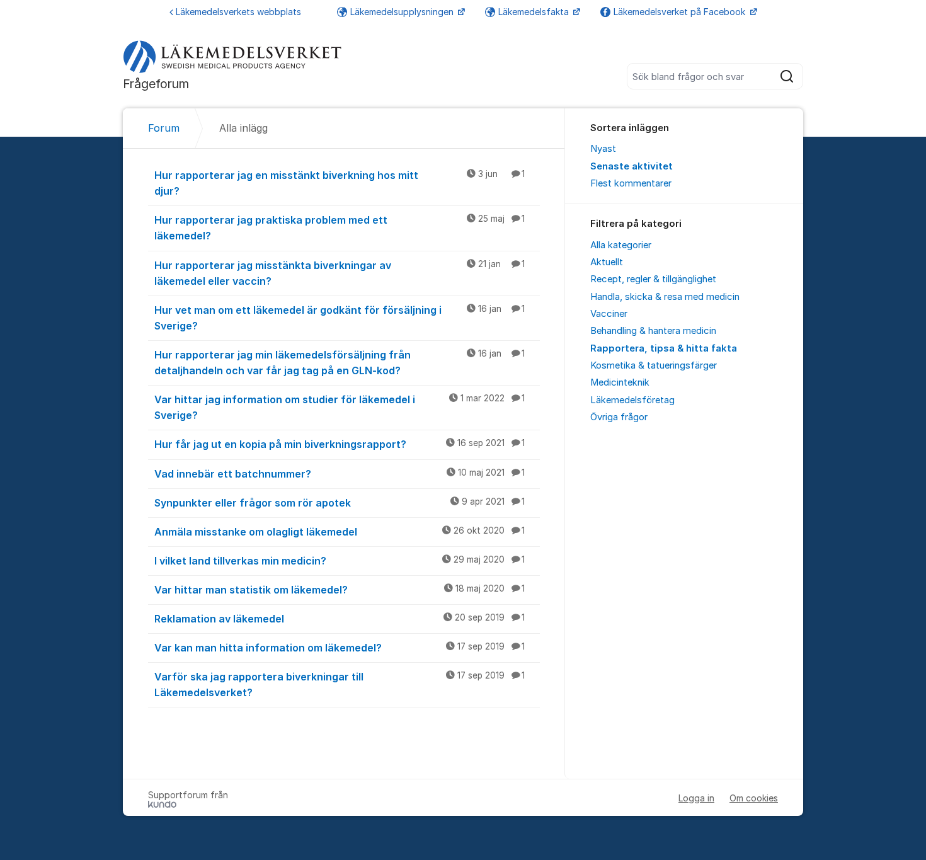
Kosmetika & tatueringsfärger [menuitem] (653, 365)
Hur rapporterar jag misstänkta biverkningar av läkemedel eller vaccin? (339, 273)
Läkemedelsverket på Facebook (681, 11)
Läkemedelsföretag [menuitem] (632, 400)
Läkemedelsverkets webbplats (238, 11)
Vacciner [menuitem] (608, 313)
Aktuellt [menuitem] (606, 262)
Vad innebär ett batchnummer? (339, 473)
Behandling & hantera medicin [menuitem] (653, 330)
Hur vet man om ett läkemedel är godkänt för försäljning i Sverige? (339, 318)
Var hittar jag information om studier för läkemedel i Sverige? (339, 407)
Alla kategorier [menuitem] (620, 245)
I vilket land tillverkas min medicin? (339, 560)
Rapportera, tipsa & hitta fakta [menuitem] (663, 348)
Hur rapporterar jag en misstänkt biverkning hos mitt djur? (339, 183)
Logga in (696, 798)
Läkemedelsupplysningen (403, 11)
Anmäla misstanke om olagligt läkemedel (339, 531)
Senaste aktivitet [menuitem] (631, 166)
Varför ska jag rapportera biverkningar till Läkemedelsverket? (339, 684)
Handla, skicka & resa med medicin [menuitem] (665, 296)
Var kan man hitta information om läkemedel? (339, 647)
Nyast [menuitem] (603, 148)
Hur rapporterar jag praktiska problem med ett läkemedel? (339, 228)
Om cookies (753, 798)
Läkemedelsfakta (534, 11)
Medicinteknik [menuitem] (619, 382)
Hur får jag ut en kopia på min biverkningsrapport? (339, 444)
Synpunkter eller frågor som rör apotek (339, 502)
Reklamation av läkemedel (339, 618)
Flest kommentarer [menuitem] (631, 183)
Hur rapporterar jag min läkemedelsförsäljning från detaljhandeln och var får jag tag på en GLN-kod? (339, 362)
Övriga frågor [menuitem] (619, 417)
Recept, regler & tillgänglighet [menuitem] (653, 279)
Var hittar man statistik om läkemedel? (339, 589)
